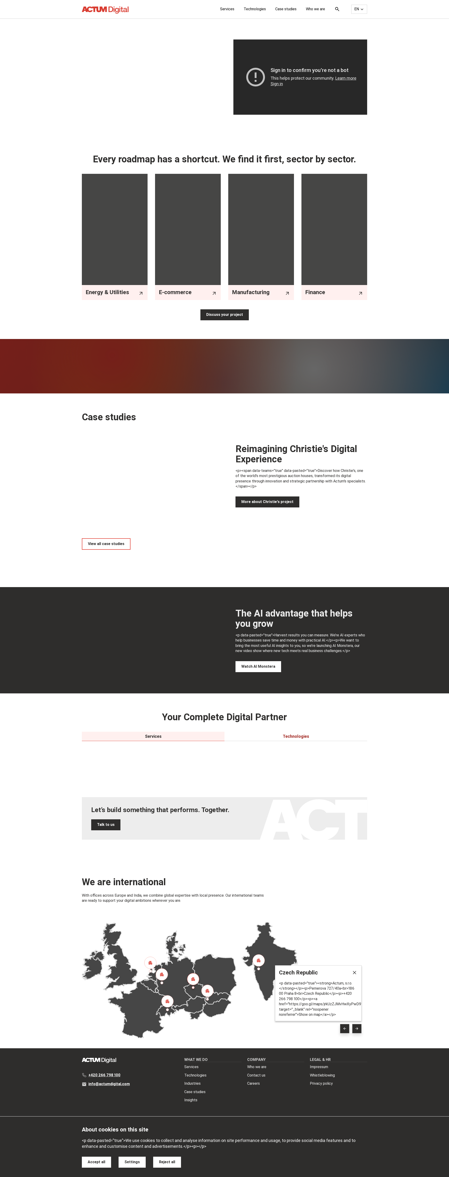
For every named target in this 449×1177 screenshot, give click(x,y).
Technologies (255, 9)
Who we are (315, 9)
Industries (192, 1083)
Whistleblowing (322, 1075)
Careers (253, 1083)
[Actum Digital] (105, 10)
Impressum (319, 1067)
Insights (190, 1100)
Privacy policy (321, 1083)
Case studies (286, 9)
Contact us (256, 1075)
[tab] (153, 736)
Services (227, 9)
